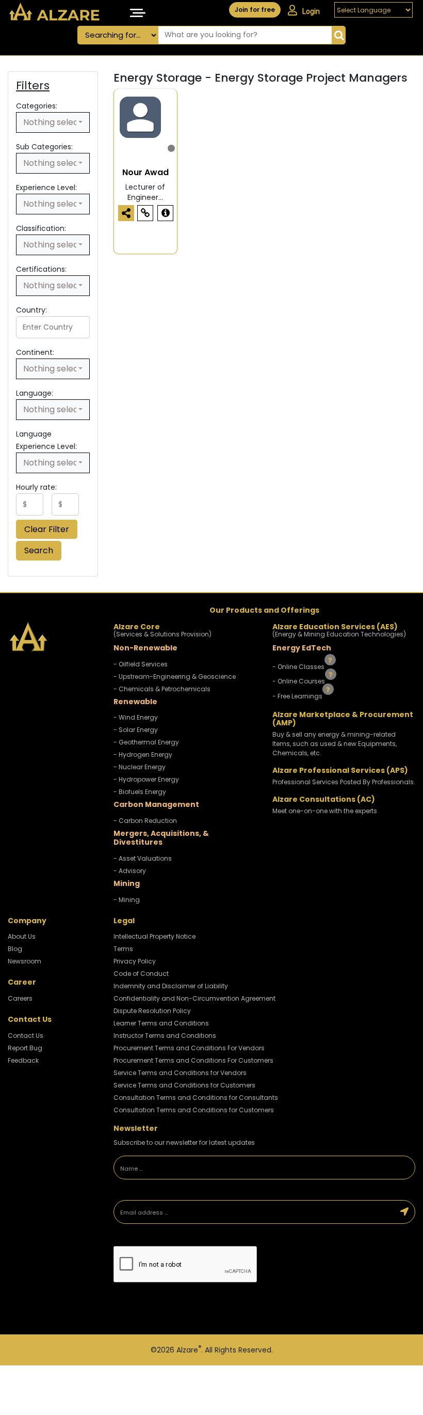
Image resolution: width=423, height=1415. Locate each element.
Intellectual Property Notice (154, 936)
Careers (20, 998)
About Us (22, 936)
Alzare (188, 1350)
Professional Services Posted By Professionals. (343, 782)
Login (311, 11)
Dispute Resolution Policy (152, 1010)
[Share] (126, 213)
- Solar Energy (135, 729)
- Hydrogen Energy (142, 754)
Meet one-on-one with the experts (324, 810)
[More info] (165, 213)
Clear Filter (46, 529)
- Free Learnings (298, 696)
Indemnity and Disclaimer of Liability (170, 986)
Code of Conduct (141, 973)
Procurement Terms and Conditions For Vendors (189, 1048)
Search (38, 550)
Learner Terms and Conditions (161, 1023)
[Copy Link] (145, 213)
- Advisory (129, 870)
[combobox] (53, 122)
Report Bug (25, 1048)
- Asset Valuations (142, 858)
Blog (15, 948)
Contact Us (25, 1035)
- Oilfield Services (140, 664)
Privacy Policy (134, 961)
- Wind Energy (135, 717)
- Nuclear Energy (139, 767)
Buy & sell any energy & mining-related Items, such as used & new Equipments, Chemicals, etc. (334, 743)
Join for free (255, 9)
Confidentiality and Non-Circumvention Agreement (194, 998)
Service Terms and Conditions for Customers (184, 1085)
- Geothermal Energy (146, 742)
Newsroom (24, 961)
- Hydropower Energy (146, 779)
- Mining (126, 899)
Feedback (23, 1060)
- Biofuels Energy (139, 791)
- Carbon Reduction (145, 820)
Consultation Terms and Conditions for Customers (193, 1110)
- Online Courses (299, 681)
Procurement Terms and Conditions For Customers (193, 1060)
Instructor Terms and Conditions (164, 1035)
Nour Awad (145, 172)
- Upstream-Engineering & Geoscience (174, 676)
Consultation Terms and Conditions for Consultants (195, 1097)
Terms (123, 948)
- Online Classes (299, 666)
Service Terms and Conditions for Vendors (180, 1072)
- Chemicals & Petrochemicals (161, 689)
